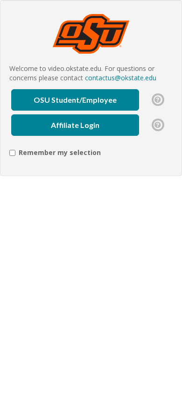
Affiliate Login (75, 124)
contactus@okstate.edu (120, 77)
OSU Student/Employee (75, 99)
